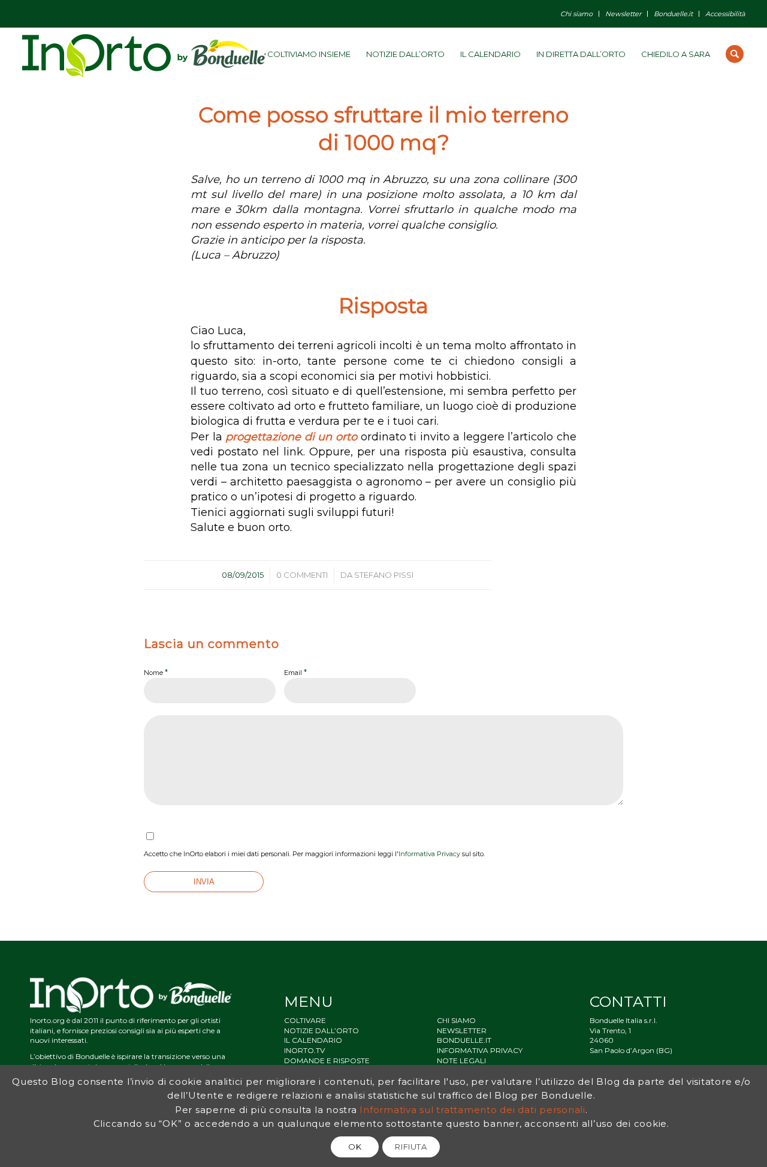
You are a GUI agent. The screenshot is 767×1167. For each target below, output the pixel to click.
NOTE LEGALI (461, 1060)
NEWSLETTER (462, 1030)
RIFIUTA (411, 1146)
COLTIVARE (305, 1020)
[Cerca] (734, 54)
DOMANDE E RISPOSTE (327, 1060)
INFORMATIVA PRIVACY (480, 1050)
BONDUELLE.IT (464, 1040)
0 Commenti (302, 575)
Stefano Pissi (383, 575)
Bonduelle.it (673, 14)
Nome (156, 672)
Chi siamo (576, 14)
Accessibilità (725, 14)
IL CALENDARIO (313, 1040)
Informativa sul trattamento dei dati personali (472, 1109)
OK (354, 1146)
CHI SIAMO (456, 1020)
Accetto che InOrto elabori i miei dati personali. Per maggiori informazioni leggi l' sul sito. (314, 854)
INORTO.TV (304, 1050)
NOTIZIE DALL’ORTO (321, 1030)
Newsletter (623, 14)
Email (295, 672)
